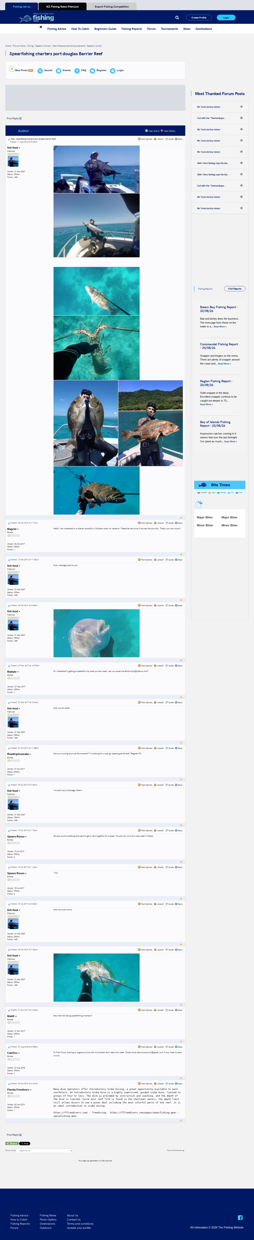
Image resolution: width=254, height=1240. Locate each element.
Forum (151, 29)
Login (226, 17)
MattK (11, 1016)
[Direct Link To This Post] (9, 139)
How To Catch (80, 29)
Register (101, 70)
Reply (180, 139)
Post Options (146, 139)
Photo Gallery (48, 1219)
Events (67, 70)
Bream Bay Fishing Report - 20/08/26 (219, 309)
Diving (30, 45)
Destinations (204, 29)
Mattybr (12, 671)
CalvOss (12, 1052)
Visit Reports (234, 288)
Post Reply (12, 118)
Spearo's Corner (43, 45)
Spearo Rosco (16, 836)
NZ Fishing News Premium (62, 6)
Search (48, 70)
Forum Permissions (175, 1150)
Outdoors (45, 1227)
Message (62, 131)
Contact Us (74, 1219)
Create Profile (198, 17)
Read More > (220, 326)
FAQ (83, 70)
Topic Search (153, 131)
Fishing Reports (131, 29)
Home (8, 45)
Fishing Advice (56, 29)
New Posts (21, 70)
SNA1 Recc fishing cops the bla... (213, 163)
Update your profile (79, 1227)
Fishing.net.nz (21, 6)
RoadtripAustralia (18, 754)
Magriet (12, 529)
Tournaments (169, 29)
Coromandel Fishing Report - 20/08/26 (219, 346)
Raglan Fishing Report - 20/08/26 (216, 383)
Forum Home (19, 45)
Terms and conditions (80, 1223)
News (186, 29)
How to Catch (18, 1219)
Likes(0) (160, 523)
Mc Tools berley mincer (208, 107)
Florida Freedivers (18, 1089)
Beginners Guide (105, 29)
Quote (171, 139)
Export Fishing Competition (112, 6)
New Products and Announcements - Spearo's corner (77, 45)
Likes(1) (160, 139)
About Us (72, 1215)
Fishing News (48, 1215)
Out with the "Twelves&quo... (211, 118)
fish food (13, 147)
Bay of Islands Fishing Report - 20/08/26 (215, 423)
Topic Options (169, 131)
